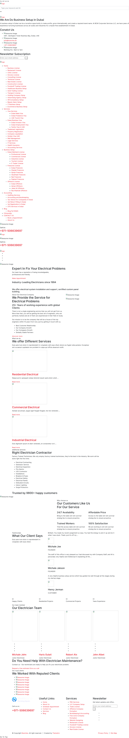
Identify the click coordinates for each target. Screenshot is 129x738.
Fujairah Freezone (17, 179)
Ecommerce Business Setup (17, 107)
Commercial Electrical (25, 407)
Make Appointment (19, 278)
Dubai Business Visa (15, 120)
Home (6, 66)
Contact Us (47, 709)
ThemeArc (56, 733)
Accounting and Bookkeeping (18, 197)
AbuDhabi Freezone (18, 175)
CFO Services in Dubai (16, 206)
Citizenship (8, 213)
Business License (14, 68)
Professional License (18, 154)
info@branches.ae (10, 40)
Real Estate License (14, 82)
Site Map (114, 733)
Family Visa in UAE (18, 127)
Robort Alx (71, 654)
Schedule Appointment (51, 707)
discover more (17, 336)
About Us (11, 220)
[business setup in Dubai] (2, 3)
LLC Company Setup (77, 704)
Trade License (75, 707)
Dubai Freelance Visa (18, 116)
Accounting (8, 193)
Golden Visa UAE (14, 136)
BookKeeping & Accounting (79, 713)
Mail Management (14, 138)
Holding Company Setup (16, 95)
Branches (25, 733)
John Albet (98, 654)
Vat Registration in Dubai (16, 204)
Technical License (14, 79)
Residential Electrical (25, 374)
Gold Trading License (15, 91)
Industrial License (17, 159)
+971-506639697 (10, 45)
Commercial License (18, 156)
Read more (16, 382)
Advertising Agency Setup (17, 98)
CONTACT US (9, 215)
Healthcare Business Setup (17, 88)
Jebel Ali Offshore (17, 188)
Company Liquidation (15, 134)
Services (7, 109)
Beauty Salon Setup (15, 102)
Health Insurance (13, 145)
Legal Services (13, 141)
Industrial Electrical (24, 440)
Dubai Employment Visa (19, 125)
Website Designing (76, 720)
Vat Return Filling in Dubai (17, 202)
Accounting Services (15, 147)
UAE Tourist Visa (17, 118)
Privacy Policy (103, 733)
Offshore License (14, 181)
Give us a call (34, 668)
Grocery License (13, 75)
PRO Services (74, 702)
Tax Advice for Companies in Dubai (20, 200)
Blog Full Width (13, 211)
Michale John (19, 654)
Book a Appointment (15, 218)
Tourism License (17, 161)
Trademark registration (16, 129)
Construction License (15, 84)
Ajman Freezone (17, 172)
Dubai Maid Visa (17, 113)
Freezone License (14, 166)
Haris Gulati (45, 654)
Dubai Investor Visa (18, 122)
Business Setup (9, 150)
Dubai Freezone (17, 168)
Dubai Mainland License (16, 152)
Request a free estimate (20, 668)
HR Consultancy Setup (16, 100)
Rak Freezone (16, 177)
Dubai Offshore (16, 184)
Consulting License (14, 77)
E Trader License (17, 163)
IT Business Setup (14, 104)
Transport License (14, 93)
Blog (5, 209)
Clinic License (12, 73)
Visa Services (12, 111)
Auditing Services (14, 195)
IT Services (11, 143)
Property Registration (15, 132)
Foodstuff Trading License (17, 86)
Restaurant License (14, 70)
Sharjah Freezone (17, 170)
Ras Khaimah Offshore (19, 191)
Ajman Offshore (16, 186)
